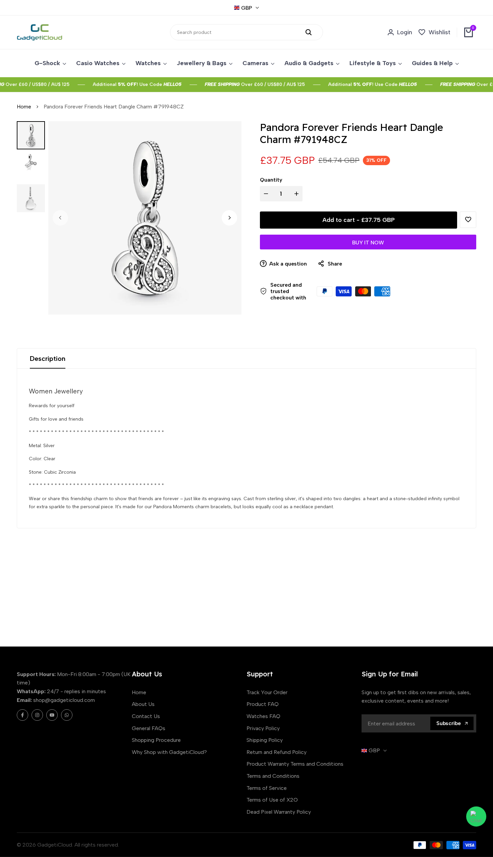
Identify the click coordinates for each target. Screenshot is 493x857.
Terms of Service (266, 788)
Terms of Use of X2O (272, 800)
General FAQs (148, 728)
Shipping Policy (264, 740)
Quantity (271, 180)
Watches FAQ (263, 716)
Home (24, 106)
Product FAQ (262, 704)
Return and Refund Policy (276, 752)
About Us (143, 704)
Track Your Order (266, 692)
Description (47, 358)
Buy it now (368, 242)
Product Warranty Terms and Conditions (294, 764)
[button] (468, 219)
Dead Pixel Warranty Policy (278, 812)
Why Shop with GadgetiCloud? (169, 752)
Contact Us (146, 716)
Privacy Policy (263, 728)
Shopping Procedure (156, 740)
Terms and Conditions (272, 776)
